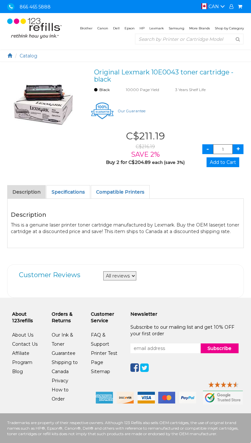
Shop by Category (229, 28)
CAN (213, 6)
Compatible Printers (120, 192)
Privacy (60, 381)
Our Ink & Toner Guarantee (63, 344)
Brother (86, 28)
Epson (130, 28)
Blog (17, 371)
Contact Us (25, 344)
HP (142, 28)
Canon (102, 28)
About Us (22, 335)
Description (26, 192)
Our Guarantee (131, 111)
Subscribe (219, 348)
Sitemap (100, 371)
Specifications (68, 192)
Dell (116, 28)
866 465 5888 (35, 7)
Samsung (176, 28)
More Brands (199, 28)
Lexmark (156, 28)
